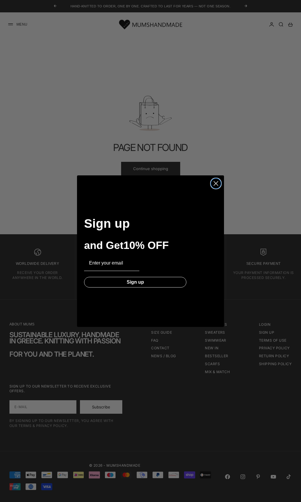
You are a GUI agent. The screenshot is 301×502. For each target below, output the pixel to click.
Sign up (135, 282)
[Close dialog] (216, 183)
